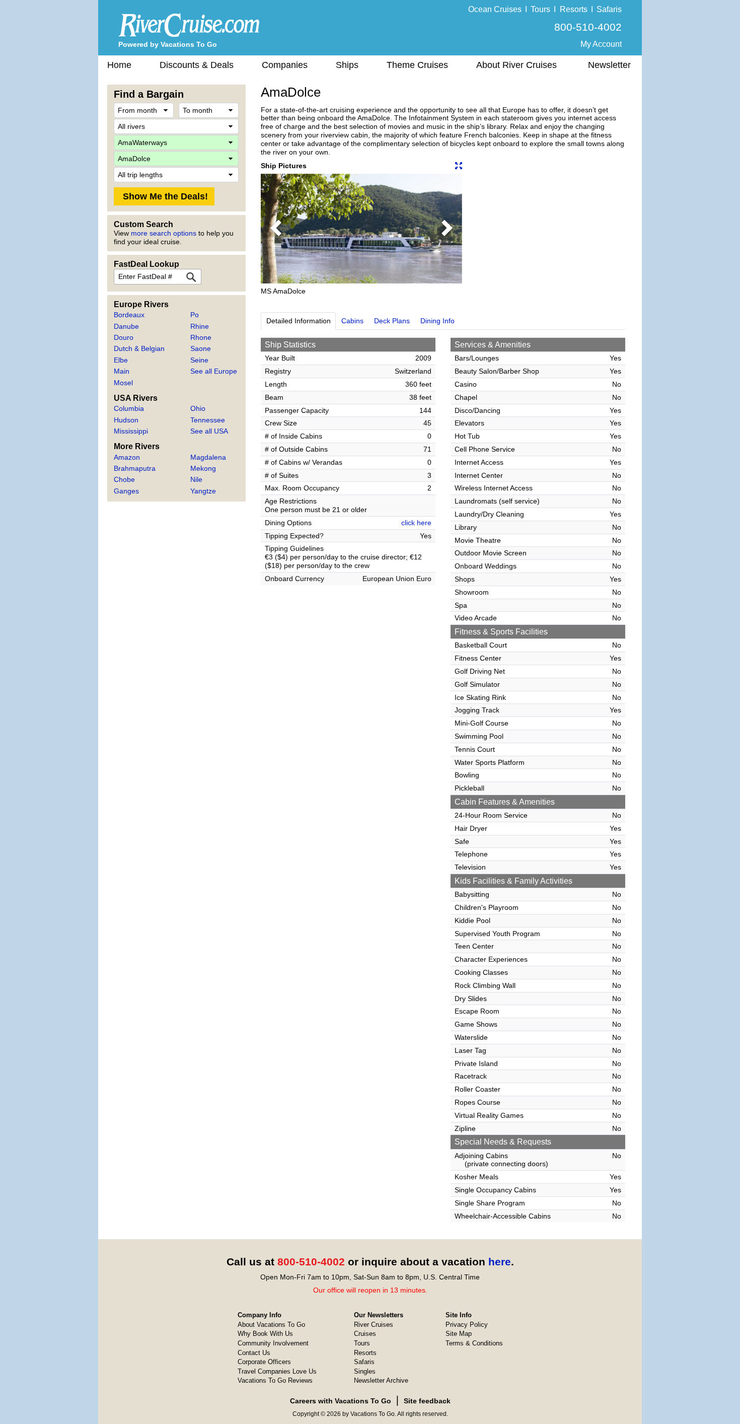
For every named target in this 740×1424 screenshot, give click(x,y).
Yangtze (203, 491)
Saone (200, 348)
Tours (540, 9)
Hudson (126, 420)
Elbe (121, 360)
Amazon (127, 457)
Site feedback (427, 1401)
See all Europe (213, 371)
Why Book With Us (265, 1333)
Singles (365, 1371)
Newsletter (609, 65)
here (499, 1261)
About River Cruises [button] (516, 65)
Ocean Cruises (495, 9)
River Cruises (373, 1324)
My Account (601, 44)
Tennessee (207, 420)
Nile (196, 479)
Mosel (123, 383)
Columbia (129, 408)
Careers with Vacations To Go (340, 1401)
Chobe (124, 479)
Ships (347, 65)
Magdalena (208, 457)
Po (194, 315)
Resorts (573, 9)
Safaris (609, 9)
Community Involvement (273, 1343)
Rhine (199, 326)
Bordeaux (129, 315)
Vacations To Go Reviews (275, 1380)
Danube (126, 326)
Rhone (200, 337)
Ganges (126, 491)
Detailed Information (298, 321)
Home (119, 65)
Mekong (203, 468)
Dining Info (437, 321)
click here (416, 523)
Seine (199, 360)
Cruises (365, 1333)
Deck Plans (392, 321)
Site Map (459, 1333)
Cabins (352, 321)
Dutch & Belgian (139, 348)
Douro (123, 337)
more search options (163, 233)
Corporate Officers (264, 1362)
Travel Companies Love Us (277, 1371)
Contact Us (254, 1353)
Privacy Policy (467, 1324)
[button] (276, 228)
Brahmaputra (135, 468)
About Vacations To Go (271, 1324)
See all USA (209, 431)
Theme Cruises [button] (417, 65)
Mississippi (131, 431)
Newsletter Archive (381, 1380)
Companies (285, 65)
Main (121, 371)
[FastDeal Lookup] (191, 276)
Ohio (197, 408)
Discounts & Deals (197, 65)
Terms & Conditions (474, 1343)
